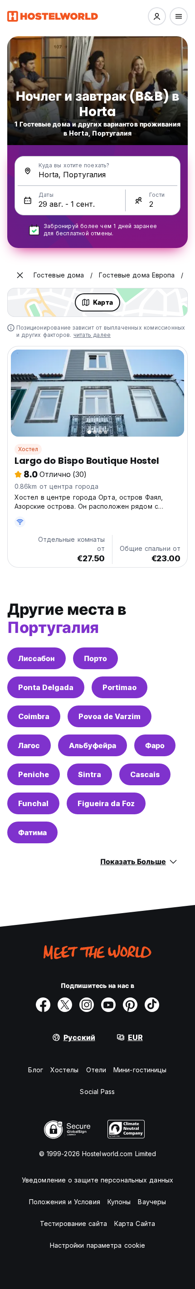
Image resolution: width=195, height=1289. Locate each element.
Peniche (33, 774)
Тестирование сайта (73, 1223)
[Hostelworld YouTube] (108, 1004)
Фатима (32, 832)
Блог (35, 1070)
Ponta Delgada (45, 687)
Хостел (28, 449)
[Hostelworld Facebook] (43, 1004)
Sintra (89, 774)
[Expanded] (20, 275)
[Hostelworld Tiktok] (152, 1004)
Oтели (96, 1070)
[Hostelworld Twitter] (65, 1004)
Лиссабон (36, 658)
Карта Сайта (134, 1223)
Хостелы (64, 1070)
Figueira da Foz (106, 803)
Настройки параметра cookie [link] (98, 1245)
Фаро (155, 745)
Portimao (119, 687)
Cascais (145, 774)
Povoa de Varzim (109, 716)
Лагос (29, 745)
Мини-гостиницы (139, 1070)
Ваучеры (152, 1202)
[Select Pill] (157, 16)
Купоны (119, 1202)
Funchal (33, 803)
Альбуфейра (92, 745)
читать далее (92, 334)
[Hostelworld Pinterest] (130, 1004)
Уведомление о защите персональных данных (97, 1180)
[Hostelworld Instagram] (86, 1004)
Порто (95, 658)
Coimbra (33, 716)
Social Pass (97, 1091)
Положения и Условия (64, 1202)
